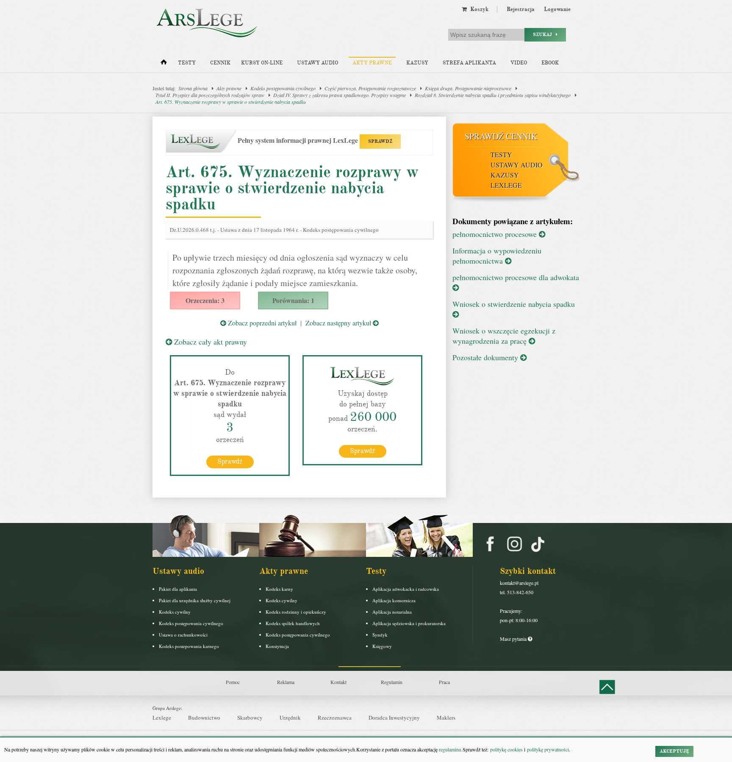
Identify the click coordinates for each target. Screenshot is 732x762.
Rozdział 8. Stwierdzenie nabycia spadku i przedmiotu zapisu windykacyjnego (493, 95)
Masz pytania (514, 638)
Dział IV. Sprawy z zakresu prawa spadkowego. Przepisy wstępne (339, 95)
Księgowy (382, 646)
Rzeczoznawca (335, 717)
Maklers (446, 717)
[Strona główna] (164, 64)
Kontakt (338, 682)
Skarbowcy (250, 717)
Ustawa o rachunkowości (183, 634)
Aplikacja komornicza (394, 600)
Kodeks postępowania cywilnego (283, 88)
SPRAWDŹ (380, 141)
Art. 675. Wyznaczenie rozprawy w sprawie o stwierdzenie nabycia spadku (230, 101)
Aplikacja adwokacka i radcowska (405, 589)
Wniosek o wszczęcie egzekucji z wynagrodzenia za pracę (503, 335)
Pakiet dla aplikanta (178, 589)
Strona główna (193, 88)
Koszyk (477, 9)
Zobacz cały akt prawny (209, 342)
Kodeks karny (279, 589)
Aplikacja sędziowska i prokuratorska (409, 623)
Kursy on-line (262, 63)
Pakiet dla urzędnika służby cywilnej (194, 600)
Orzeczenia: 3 (205, 300)
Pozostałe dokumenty (486, 357)
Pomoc (233, 682)
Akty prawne (372, 63)
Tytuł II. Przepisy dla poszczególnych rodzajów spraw (209, 95)
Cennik (220, 63)
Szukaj (544, 34)
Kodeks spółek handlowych (293, 623)
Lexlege (161, 717)
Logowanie (557, 9)
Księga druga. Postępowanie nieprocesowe (468, 88)
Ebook (550, 63)
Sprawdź (229, 461)
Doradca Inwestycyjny (394, 717)
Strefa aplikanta (469, 63)
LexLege (506, 185)
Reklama (285, 682)
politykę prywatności (548, 749)
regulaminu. (450, 749)
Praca (444, 682)
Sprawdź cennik (501, 136)
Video (518, 63)
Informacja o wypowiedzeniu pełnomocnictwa (496, 255)
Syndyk (380, 634)
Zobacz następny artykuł (339, 322)
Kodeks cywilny (175, 612)
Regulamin (391, 682)
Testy (187, 63)
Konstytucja (277, 646)
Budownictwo (204, 717)
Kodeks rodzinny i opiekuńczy (296, 612)
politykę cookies (506, 749)
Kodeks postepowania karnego (189, 646)
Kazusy (417, 63)
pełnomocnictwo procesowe (495, 234)
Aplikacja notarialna (392, 612)
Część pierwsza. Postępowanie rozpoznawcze (370, 88)
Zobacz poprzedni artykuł (261, 322)
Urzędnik (290, 717)
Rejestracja (521, 9)
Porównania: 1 (293, 300)
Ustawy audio (317, 63)
